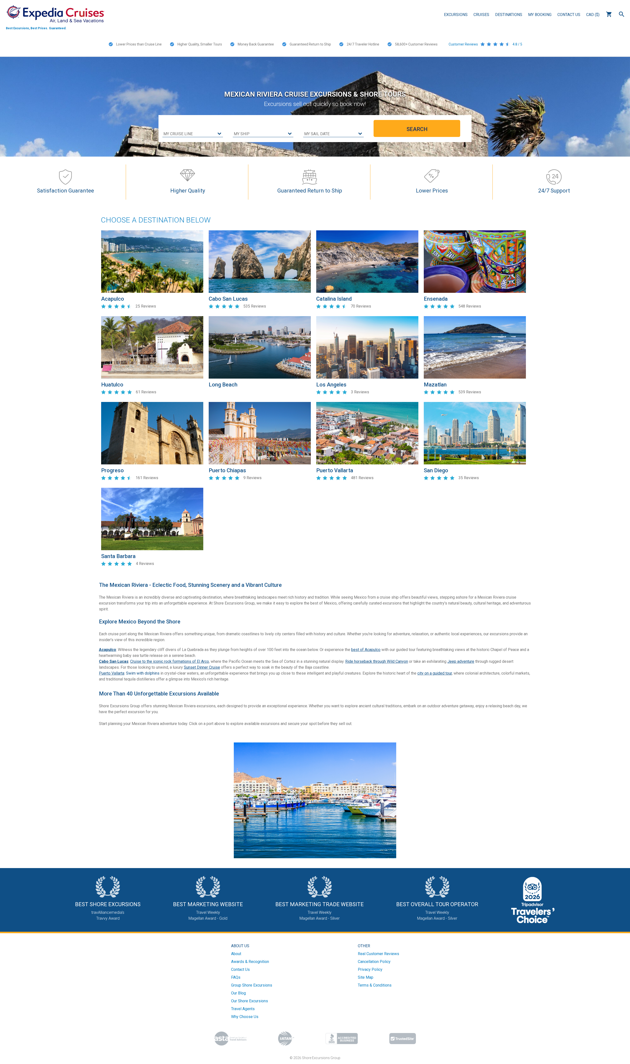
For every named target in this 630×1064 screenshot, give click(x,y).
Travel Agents (243, 1008)
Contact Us (568, 14)
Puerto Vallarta (111, 673)
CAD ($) (592, 14)
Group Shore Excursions (251, 985)
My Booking (539, 14)
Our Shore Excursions (249, 1001)
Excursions (456, 14)
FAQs (235, 977)
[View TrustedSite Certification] (402, 1038)
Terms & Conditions (375, 985)
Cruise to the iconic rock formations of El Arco (169, 661)
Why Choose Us (244, 1016)
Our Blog (238, 993)
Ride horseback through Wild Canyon (376, 661)
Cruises (481, 14)
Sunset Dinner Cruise (202, 667)
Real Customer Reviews (378, 953)
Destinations (508, 14)
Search (621, 14)
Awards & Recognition (250, 961)
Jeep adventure (460, 661)
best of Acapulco (365, 649)
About (236, 953)
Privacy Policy (370, 969)
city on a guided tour (434, 673)
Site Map (365, 977)
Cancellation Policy (374, 961)
